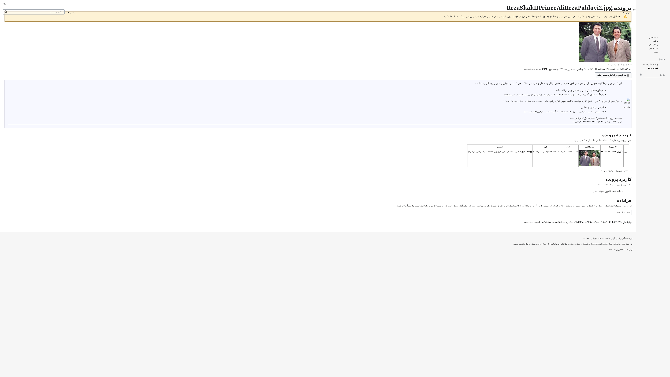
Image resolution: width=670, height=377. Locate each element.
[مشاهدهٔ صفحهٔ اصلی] (653, 15)
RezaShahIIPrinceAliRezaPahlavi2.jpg (613, 69)
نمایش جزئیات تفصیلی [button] (622, 212)
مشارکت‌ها (537, 152)
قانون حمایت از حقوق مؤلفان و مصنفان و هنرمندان (551, 83)
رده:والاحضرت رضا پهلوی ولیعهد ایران (481, 152)
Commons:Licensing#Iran (592, 122)
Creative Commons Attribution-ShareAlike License (604, 244)
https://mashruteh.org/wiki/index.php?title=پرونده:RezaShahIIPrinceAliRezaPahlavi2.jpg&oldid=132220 (573, 222)
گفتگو (545, 152)
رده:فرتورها (518, 152)
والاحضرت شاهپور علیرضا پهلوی (606, 191)
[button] (626, 11)
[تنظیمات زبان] (641, 74)
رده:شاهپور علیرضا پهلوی (504, 152)
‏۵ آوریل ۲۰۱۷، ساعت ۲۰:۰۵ (612, 152)
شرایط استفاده (525, 244)
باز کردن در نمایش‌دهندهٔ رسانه (611, 75)
